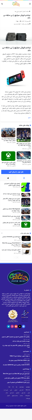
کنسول (8, 395)
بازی (11, 390)
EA (16, 387)
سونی (29, 393)
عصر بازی (12, 393)
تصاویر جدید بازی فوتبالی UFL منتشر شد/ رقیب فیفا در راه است (24, 145)
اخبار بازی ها (18, 11)
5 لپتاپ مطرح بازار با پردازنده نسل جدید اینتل (11, 251)
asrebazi (28, 387)
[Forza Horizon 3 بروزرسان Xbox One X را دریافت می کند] (26, 245)
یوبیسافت (28, 398)
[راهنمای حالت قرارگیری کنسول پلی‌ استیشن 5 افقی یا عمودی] (25, 187)
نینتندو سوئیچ (15, 395)
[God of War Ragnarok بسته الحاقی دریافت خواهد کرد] (8, 132)
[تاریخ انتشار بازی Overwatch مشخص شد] (26, 238)
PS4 (9, 387)
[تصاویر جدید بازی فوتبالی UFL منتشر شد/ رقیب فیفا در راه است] (24, 135)
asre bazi (22, 387)
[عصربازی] (16, 3)
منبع (29, 117)
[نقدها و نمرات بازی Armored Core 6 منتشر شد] (24, 155)
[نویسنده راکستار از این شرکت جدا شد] (25, 195)
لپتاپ (7, 393)
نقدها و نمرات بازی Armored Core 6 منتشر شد (24, 161)
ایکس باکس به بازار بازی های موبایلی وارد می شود (8, 163)
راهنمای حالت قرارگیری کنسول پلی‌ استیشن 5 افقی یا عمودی (12, 184)
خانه (27, 11)
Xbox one (28, 390)
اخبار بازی (21, 390)
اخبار (24, 11)
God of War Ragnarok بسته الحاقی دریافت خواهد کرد (8, 139)
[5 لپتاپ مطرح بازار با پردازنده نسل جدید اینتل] (26, 252)
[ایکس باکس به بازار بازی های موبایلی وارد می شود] (8, 156)
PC (13, 387)
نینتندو (21, 395)
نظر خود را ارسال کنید (16, 172)
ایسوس (15, 390)
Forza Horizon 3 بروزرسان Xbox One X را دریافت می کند (11, 244)
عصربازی (17, 393)
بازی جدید (6, 390)
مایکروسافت (27, 395)
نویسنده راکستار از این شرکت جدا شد (11, 194)
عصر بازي (23, 393)
